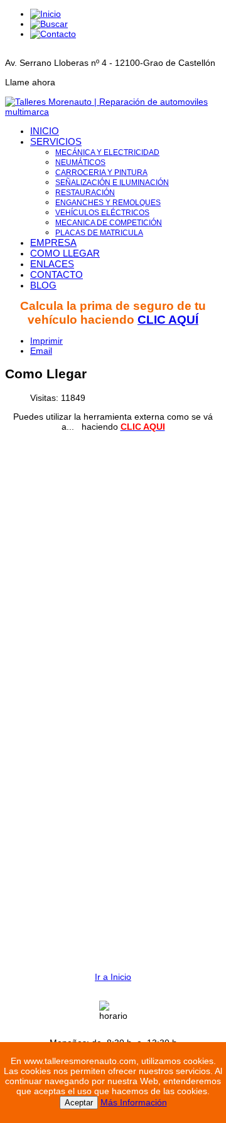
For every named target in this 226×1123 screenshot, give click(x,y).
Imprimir (46, 341)
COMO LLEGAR (65, 253)
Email (41, 351)
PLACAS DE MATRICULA (99, 232)
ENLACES (52, 263)
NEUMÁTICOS (80, 162)
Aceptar (79, 1102)
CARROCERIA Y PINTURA (101, 172)
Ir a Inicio (113, 977)
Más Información (133, 1102)
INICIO (44, 130)
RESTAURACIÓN (85, 192)
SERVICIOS (56, 141)
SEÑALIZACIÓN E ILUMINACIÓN (112, 182)
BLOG (43, 285)
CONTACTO (56, 274)
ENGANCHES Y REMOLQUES (108, 202)
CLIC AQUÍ (167, 319)
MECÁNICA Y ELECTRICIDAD (107, 152)
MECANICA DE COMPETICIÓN (108, 222)
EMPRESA (53, 242)
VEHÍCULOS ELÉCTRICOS (102, 212)
